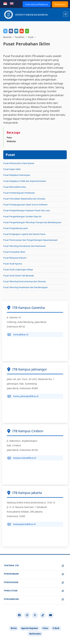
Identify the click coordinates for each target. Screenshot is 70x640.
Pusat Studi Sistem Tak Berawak (18, 275)
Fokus (45, 628)
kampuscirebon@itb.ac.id (24, 458)
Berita (14, 628)
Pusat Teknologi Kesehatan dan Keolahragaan (25, 287)
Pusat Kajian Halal (11, 169)
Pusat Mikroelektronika (14, 186)
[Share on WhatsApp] (27, 31)
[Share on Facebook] (11, 31)
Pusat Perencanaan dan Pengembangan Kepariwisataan (30, 239)
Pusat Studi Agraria (12, 263)
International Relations (36, 4)
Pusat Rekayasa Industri (15, 257)
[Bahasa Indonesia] (5, 3)
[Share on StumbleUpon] (22, 31)
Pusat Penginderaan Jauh (15, 228)
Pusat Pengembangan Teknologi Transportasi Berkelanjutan (32, 222)
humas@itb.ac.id (20, 334)
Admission (60, 4)
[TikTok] (43, 615)
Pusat (30, 37)
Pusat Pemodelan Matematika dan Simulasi (24, 198)
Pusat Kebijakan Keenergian (16, 175)
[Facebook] (19, 615)
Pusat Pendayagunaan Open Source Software (25, 204)
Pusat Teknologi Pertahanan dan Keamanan (24, 246)
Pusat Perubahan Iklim (14, 251)
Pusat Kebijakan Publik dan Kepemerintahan (24, 181)
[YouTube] (51, 615)
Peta (9, 137)
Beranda (7, 37)
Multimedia (35, 633)
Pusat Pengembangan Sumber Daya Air (22, 216)
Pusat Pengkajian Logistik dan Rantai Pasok (24, 234)
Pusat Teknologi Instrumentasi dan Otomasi (24, 281)
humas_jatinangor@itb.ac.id (25, 396)
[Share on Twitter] (5, 31)
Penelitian (19, 37)
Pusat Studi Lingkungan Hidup (18, 269)
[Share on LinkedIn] (16, 31)
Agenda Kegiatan (29, 628)
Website (11, 141)
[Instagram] (27, 615)
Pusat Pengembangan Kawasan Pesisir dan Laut (26, 210)
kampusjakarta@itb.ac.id (24, 524)
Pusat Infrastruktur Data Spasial (18, 163)
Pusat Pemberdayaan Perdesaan (19, 192)
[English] (12, 3)
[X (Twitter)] (35, 615)
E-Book (56, 628)
